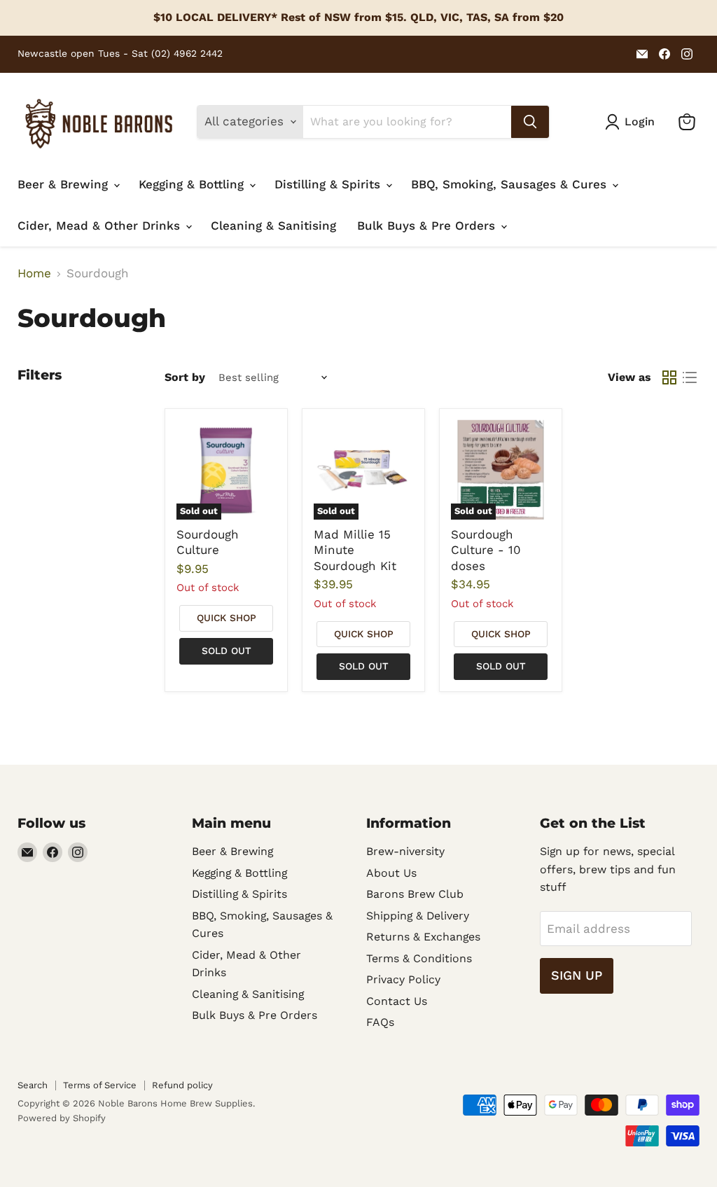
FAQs (380, 1022)
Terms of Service (100, 1085)
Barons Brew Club (415, 894)
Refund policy (182, 1085)
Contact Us (396, 1001)
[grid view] (670, 377)
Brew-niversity (405, 851)
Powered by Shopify (62, 1118)
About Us (391, 873)
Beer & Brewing (65, 184)
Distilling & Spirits (329, 184)
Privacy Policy (403, 979)
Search (33, 1085)
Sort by (185, 377)
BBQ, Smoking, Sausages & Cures (511, 184)
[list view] (690, 377)
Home (34, 273)
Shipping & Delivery (417, 915)
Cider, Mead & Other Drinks (101, 225)
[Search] (530, 122)
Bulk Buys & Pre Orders (428, 225)
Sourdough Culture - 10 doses (486, 550)
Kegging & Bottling (193, 184)
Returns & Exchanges (423, 936)
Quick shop (226, 617)
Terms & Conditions (419, 958)
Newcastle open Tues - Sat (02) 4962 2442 (120, 53)
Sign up (576, 975)
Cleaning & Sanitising (273, 225)
